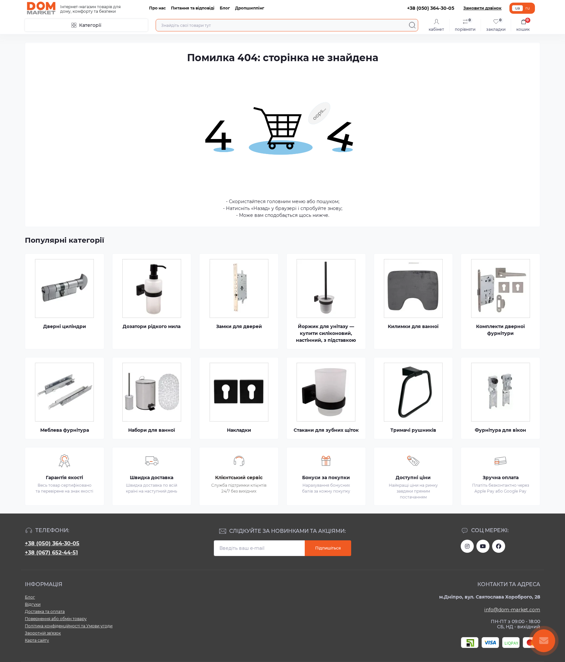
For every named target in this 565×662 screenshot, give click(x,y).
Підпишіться (328, 548)
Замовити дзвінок (482, 8)
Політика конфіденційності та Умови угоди (68, 625)
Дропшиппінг (249, 8)
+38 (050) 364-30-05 (52, 543)
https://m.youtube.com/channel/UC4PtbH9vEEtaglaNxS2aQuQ (482, 546)
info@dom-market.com (512, 610)
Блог (225, 8)
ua (517, 8)
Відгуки (33, 604)
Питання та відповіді (192, 8)
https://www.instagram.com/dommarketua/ (467, 546)
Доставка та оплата (45, 611)
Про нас (157, 8)
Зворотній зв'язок (43, 633)
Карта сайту (37, 640)
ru (527, 8)
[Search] (412, 25)
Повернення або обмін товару (56, 618)
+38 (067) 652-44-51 (51, 552)
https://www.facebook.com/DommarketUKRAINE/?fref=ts (498, 546)
